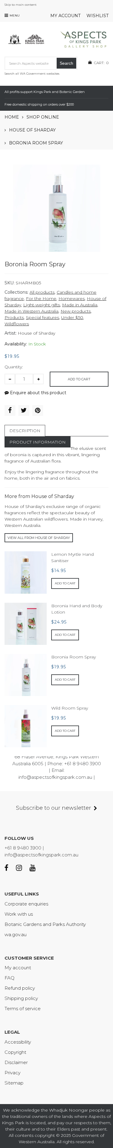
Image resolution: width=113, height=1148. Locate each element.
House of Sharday (32, 130)
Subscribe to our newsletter (53, 808)
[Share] (10, 410)
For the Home (41, 298)
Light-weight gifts (41, 305)
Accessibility (18, 1042)
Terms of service (23, 1008)
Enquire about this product (37, 392)
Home (12, 117)
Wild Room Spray (69, 708)
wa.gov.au (16, 934)
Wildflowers (17, 323)
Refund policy (20, 988)
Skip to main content (20, 5)
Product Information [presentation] (37, 442)
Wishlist (97, 15)
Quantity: (14, 367)
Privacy (12, 1072)
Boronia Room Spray (73, 657)
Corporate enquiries (26, 904)
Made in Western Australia (31, 311)
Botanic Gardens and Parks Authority (45, 924)
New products (76, 311)
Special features (42, 317)
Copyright (15, 1052)
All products (42, 292)
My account (65, 15)
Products (14, 317)
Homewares (71, 298)
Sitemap (14, 1083)
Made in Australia (79, 305)
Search (66, 63)
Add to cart (79, 379)
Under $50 (72, 317)
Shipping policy (21, 998)
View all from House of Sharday (39, 538)
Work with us (19, 914)
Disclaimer (16, 1062)
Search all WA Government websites (32, 74)
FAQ (9, 978)
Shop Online (43, 117)
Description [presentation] (24, 430)
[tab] (25, 430)
